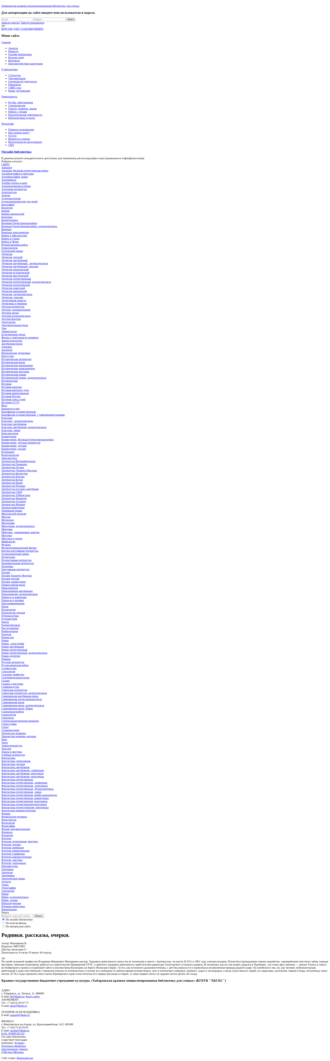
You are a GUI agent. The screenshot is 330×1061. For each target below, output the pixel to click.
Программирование (13, 603)
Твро (4, 739)
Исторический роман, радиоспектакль (23, 377)
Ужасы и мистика (11, 751)
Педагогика (8, 557)
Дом (3, 328)
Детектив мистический (15, 275)
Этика (5, 884)
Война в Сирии (10, 238)
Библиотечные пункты (21, 117)
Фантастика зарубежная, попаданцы (22, 776)
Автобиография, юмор (14, 176)
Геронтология (9, 247)
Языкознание (9, 909)
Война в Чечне (10, 241)
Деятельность (9, 96)
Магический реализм (13, 513)
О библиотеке (9, 69)
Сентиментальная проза (15, 677)
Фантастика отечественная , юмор (21, 792)
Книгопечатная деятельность (25, 114)
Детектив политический (15, 285)
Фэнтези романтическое (15, 850)
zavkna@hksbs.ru (19, 1030)
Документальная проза (14, 325)
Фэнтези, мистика (12, 860)
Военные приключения (15, 232)
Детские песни (10, 312)
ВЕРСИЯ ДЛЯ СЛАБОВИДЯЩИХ (22, 28)
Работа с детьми (17, 111)
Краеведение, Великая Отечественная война (27, 439)
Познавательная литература (17, 563)
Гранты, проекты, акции (22, 108)
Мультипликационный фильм (18, 547)
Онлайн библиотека (20, 54)
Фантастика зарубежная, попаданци (22, 773)
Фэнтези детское (11, 844)
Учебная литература (13, 754)
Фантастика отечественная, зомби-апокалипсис (29, 795)
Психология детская (13, 612)
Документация (16, 78)
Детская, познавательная (15, 309)
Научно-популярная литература (19, 550)
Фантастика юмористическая (18, 810)
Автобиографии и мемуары (17, 173)
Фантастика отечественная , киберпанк (24, 782)
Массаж (5, 516)
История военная (11, 387)
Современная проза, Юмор (17, 708)
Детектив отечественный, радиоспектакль (26, 281)
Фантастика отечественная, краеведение (25, 798)
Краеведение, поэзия (13, 448)
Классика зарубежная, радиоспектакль (23, 427)
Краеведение (8, 436)
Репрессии (7, 637)
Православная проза (13, 584)
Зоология (6, 349)
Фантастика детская (13, 764)
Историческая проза (13, 362)
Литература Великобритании (18, 461)
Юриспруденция (11, 903)
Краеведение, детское (14, 445)
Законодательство (11, 340)
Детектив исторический (15, 272)
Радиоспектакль (10, 625)
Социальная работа (12, 711)
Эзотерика (7, 869)
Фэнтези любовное (12, 847)
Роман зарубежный (12, 646)
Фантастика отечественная (17, 779)
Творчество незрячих (13, 733)
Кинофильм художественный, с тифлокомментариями (33, 414)
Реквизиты (14, 84)
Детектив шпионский (14, 291)
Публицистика (10, 615)
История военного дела (15, 390)
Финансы (7, 832)
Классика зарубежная (13, 424)
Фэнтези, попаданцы (13, 863)
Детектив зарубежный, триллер (19, 266)
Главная (6, 42)
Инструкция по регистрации (25, 141)
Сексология (8, 671)
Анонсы (13, 48)
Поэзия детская (10, 578)
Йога (4, 405)
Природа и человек (12, 600)
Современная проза (12, 702)
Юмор (5, 894)
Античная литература (14, 189)
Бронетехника (9, 220)
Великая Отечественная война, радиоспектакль (29, 226)
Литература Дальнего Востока (19, 470)
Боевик (5, 210)
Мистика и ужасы (11, 538)
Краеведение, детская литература (20, 442)
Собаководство (10, 686)
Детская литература (12, 306)
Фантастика (8, 758)
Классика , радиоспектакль (17, 421)
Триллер (6, 748)
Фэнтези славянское (13, 853)
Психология (8, 609)
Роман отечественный (14, 649)
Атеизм (5, 195)
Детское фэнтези (11, 319)
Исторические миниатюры (17, 365)
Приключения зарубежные (17, 591)
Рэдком (19, 1042)
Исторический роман (13, 374)
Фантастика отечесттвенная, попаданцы (25, 807)
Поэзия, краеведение (13, 581)
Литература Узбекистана (15, 495)
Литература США (11, 492)
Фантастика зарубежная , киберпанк (22, 770)
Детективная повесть (13, 300)
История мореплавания (15, 393)
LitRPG (5, 164)
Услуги (12, 135)
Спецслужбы (9, 724)
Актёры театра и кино (14, 183)
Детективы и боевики (14, 303)
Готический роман (12, 251)
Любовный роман (11, 510)
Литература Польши (13, 485)
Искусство (7, 356)
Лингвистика (9, 458)
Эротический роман (13, 878)
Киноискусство (10, 408)
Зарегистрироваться (32, 22)
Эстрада (6, 881)
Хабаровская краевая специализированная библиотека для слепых (40, 5)
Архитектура (9, 192)
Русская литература (12, 662)
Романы (6, 659)
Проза (4, 606)
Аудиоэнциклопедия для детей (19, 201)
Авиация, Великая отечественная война (24, 170)
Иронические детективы (15, 353)
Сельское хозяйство (12, 674)
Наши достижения (19, 90)
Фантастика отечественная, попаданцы (24, 801)
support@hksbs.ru (20, 1015)
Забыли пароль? (10, 22)
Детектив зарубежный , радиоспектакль (24, 263)
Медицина (7, 519)
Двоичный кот (24, 1058)
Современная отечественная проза (21, 699)
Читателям (7, 123)
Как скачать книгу (19, 132)
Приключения (9, 587)
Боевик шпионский (12, 213)
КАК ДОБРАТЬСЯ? (13, 1033)
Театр (4, 742)
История (6, 383)
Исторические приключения (18, 368)
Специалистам (16, 105)
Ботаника (6, 217)
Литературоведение (13, 507)
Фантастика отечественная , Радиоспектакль (27, 788)
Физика (5, 813)
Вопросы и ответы (19, 138)
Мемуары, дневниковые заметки (20, 532)
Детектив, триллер (12, 297)
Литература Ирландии (14, 473)
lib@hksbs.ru (17, 996)
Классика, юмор (10, 430)
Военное (6, 229)
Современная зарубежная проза (19, 696)
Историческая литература (16, 359)
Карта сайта (33, 996)
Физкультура (8, 819)
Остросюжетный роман (15, 553)
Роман (5, 640)
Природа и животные (14, 597)
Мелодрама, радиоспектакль (18, 526)
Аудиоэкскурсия (11, 198)
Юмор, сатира (9, 900)
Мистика (6, 535)
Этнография (8, 887)
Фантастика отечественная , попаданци (24, 785)
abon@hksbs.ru (18, 1005)
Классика (6, 417)
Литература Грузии (12, 467)
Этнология (7, 890)
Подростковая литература (16, 560)
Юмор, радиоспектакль (15, 897)
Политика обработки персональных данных (14, 1048)
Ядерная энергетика (13, 906)
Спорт (5, 727)
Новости (13, 51)
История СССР (10, 402)
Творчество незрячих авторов (18, 736)
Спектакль (7, 717)
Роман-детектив (10, 655)
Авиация (6, 167)
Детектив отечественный (16, 278)
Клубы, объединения (20, 102)
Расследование (10, 628)
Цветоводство (9, 866)
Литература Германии (14, 464)
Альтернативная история (16, 186)
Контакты (14, 60)
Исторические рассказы (15, 371)
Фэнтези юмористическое (16, 856)
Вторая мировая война (14, 244)
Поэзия (5, 572)
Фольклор (7, 835)
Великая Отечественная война (19, 223)
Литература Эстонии (13, 501)
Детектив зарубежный (14, 260)
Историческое (9, 380)
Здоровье (6, 346)
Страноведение (10, 730)
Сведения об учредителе (22, 81)
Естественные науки (13, 334)
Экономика (8, 875)
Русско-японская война (15, 665)
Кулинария (7, 451)
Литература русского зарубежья (19, 489)
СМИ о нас (14, 87)
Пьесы (5, 621)
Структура (14, 75)
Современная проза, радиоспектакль (22, 705)
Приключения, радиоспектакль (19, 594)
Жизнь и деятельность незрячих (20, 337)
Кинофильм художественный (18, 411)
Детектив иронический (15, 269)
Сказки (5, 680)
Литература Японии (13, 504)
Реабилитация (9, 631)
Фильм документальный (15, 829)
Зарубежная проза (11, 343)
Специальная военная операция (20, 720)
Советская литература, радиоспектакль (24, 693)
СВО (11, 145)
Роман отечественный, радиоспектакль (24, 652)
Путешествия (9, 618)
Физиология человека (14, 816)
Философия (8, 826)
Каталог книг (16, 57)
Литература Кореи (12, 482)
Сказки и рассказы (12, 683)
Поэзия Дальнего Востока (16, 575)
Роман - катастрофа (12, 643)
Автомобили (8, 179)
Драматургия (9, 331)
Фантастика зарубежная (15, 767)
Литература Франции (14, 498)
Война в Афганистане (14, 235)
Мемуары (7, 529)
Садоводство (8, 668)
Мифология (8, 541)
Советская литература (14, 689)
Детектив (6, 254)
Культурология (10, 455)
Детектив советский (13, 288)
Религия (6, 634)
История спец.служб (13, 399)
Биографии (7, 204)
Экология (7, 872)
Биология (7, 207)
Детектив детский (12, 257)
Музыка (6, 544)
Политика (7, 566)
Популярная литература (15, 569)
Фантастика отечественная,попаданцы (24, 804)
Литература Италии (13, 476)
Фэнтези (6, 838)
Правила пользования (21, 129)
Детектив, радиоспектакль (16, 294)
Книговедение (9, 433)
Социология (8, 714)
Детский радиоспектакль (16, 315)
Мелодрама (8, 523)
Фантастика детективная (15, 761)
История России (10, 396)
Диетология (8, 322)
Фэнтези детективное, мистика (19, 841)
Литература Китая (12, 479)
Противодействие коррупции (25, 63)
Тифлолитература (11, 745)
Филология (8, 822)
